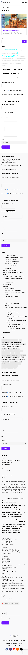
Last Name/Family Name (7, 104)
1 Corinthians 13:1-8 (22, 56)
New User (5, 301)
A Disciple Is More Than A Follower (9, 165)
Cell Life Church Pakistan (12, 261)
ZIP (2, 134)
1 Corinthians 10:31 (12, 63)
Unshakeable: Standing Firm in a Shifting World (12, 588)
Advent (8, 340)
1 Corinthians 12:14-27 (7, 60)
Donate (3, 477)
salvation (4, 365)
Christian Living (5, 344)
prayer (14, 363)
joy (17, 359)
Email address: (5, 78)
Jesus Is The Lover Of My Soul (8, 164)
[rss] (17, 649)
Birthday (3, 112)
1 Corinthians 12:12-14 (13, 53)
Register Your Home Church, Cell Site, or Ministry (16, 293)
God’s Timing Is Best (6, 160)
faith (9, 348)
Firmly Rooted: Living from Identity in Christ (11, 583)
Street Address (5, 117)
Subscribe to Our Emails (11, 296)
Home (2, 7)
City (2, 123)
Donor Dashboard (7, 284)
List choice (4, 94)
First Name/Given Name (7, 82)
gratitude (17, 353)
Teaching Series (5, 579)
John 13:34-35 (12, 359)
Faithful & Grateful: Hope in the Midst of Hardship (13, 582)
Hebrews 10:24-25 (16, 355)
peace (10, 363)
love (11, 361)
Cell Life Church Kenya (11, 259)
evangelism (4, 348)
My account (6, 298)
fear (11, 350)
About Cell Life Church (10, 255)
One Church (4, 363)
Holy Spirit (23, 355)
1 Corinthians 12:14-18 (15, 60)
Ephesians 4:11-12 (16, 346)
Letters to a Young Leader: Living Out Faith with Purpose (12, 585)
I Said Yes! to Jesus (8, 286)
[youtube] (14, 649)
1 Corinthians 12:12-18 (10, 58)
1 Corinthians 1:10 (18, 58)
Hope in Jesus (9, 357)
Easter (3, 346)
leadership (22, 359)
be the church (14, 340)
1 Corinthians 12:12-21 (20, 50)
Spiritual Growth (5, 368)
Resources (6, 305)
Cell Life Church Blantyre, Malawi (14, 257)
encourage (8, 346)
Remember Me (6, 618)
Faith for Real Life (16, 348)
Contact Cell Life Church (11, 266)
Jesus (22, 357)
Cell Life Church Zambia (11, 263)
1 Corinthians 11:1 (19, 63)
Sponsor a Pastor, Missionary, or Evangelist (13, 279)
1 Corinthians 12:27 (11, 62)
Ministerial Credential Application (14, 290)
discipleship (18, 344)
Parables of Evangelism (7, 162)
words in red (14, 368)
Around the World (5, 470)
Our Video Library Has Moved (11, 303)
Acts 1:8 (4, 340)
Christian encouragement (15, 342)
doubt (24, 344)
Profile (2, 573)
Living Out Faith (5, 361)
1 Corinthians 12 (21, 60)
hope (3, 357)
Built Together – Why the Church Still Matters (12, 580)
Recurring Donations (6, 462)
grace (12, 353)
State (2, 129)
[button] (4, 2)
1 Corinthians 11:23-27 (18, 62)
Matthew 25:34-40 (18, 361)
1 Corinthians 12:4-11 (9, 50)
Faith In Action (5, 350)
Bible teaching (5, 342)
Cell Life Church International (11, 270)
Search (3, 38)
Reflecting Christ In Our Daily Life (9, 159)
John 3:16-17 (5, 359)
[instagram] (10, 649)
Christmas (12, 344)
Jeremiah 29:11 (16, 357)
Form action (4, 90)
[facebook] (6, 649)
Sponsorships (6, 332)
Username (3, 607)
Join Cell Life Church (9, 288)
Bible (20, 340)
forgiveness (20, 350)
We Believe (8, 268)
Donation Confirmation (9, 282)
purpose (19, 363)
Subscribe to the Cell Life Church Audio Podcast (16, 308)
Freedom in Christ (6, 353)
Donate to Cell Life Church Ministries (14, 276)
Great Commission (6, 355)
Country (3, 139)
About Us (21, 492)
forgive (14, 350)
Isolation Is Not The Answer (12, 33)
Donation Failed (5, 556)
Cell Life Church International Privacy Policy (13, 273)
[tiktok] (21, 649)
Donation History (5, 464)
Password (3, 613)
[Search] (24, 41)
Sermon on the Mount (13, 365)
